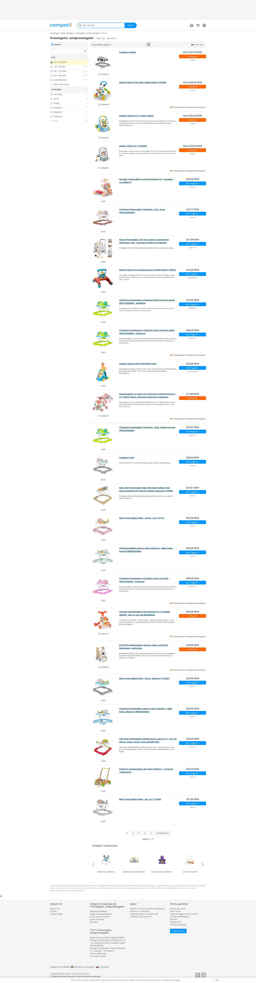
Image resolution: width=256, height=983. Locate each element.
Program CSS (175, 922)
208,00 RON (192, 611)
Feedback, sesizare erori (140, 916)
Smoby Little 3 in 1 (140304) (133, 146)
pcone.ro (192, 496)
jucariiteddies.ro (192, 372)
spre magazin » (192, 183)
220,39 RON (192, 769)
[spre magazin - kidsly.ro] (104, 654)
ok (85, 51)
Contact (53, 911)
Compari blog (56, 914)
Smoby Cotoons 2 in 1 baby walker (136, 115)
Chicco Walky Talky (98, 953)
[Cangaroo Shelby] (104, 61)
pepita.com (192, 248)
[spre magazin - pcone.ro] (104, 496)
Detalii (103, 201)
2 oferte (192, 124)
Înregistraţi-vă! (178, 931)
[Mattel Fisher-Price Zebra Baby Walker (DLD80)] (104, 91)
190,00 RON (192, 738)
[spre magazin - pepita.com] (104, 248)
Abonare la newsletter (140, 911)
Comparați (192, 56)
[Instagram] (203, 975)
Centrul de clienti (177, 908)
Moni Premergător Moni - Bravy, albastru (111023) (144, 678)
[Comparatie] (191, 25)
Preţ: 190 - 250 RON (105, 38)
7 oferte (192, 90)
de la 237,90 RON (192, 52)
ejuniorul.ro (193, 338)
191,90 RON (192, 799)
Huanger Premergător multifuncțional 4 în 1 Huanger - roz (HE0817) (107, 949)
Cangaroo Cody (126, 457)
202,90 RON (192, 518)
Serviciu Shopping (178, 924)
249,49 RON (192, 179)
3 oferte (192, 60)
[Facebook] (197, 975)
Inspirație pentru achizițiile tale (144, 914)
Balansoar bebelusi (106, 871)
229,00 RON (192, 645)
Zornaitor (94, 922)
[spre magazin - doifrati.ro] (104, 402)
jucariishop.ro (192, 278)
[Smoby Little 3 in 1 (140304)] (104, 154)
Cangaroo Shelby (127, 52)
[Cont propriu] (204, 25)
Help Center (175, 911)
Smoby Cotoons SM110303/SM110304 (137, 363)
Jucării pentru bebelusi (162, 871)
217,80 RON (192, 393)
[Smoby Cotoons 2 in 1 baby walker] (104, 124)
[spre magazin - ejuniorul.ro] (104, 339)
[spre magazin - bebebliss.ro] (104, 309)
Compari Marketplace (179, 916)
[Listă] (148, 45)
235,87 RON (192, 427)
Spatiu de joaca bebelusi (134, 871)
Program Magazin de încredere (184, 914)
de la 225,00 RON (192, 115)
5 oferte (192, 154)
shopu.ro (192, 747)
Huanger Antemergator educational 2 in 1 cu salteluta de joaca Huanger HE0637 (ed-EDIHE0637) (108, 943)
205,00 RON (192, 363)
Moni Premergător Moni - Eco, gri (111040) (140, 799)
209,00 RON (192, 330)
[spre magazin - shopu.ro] (104, 747)
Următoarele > (162, 833)
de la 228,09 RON (192, 82)
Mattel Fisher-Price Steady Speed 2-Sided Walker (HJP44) (147, 269)
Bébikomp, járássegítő (84, 967)
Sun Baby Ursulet (97, 956)
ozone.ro (192, 187)
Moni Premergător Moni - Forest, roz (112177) (141, 518)
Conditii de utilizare (80, 973)
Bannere (174, 919)
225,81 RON (192, 487)
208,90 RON (192, 457)
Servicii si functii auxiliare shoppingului (147, 908)
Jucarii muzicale (190, 871)
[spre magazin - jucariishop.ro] (104, 278)
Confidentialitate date (59, 973)
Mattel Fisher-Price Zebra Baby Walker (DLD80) (142, 82)
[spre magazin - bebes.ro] (104, 620)
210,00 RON (192, 300)
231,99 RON (192, 239)
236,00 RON (192, 548)
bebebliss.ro (192, 308)
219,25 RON (192, 269)
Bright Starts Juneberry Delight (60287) (107, 937)
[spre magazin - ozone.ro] (104, 188)
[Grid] (153, 45)
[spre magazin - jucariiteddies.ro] (104, 372)
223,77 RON (192, 209)
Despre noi (55, 908)
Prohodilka (104, 967)
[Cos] (198, 25)
